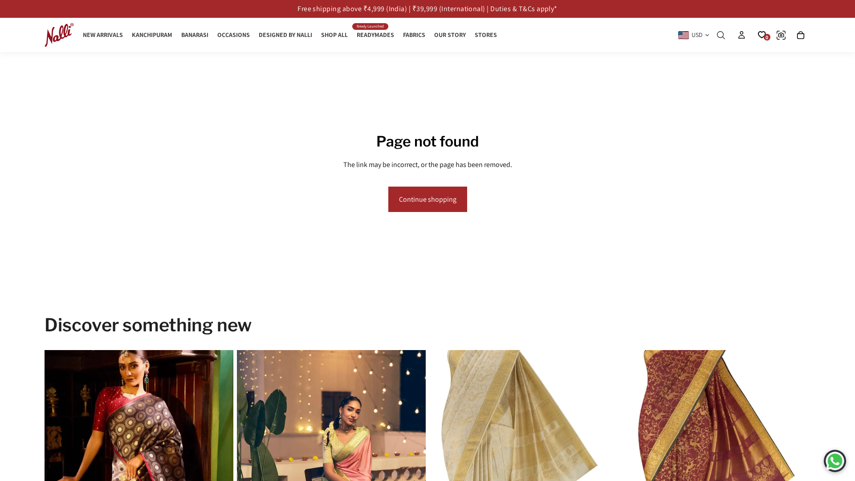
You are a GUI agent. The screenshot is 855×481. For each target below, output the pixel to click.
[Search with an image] (781, 35)
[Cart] (800, 35)
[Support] (835, 461)
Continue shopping (427, 199)
